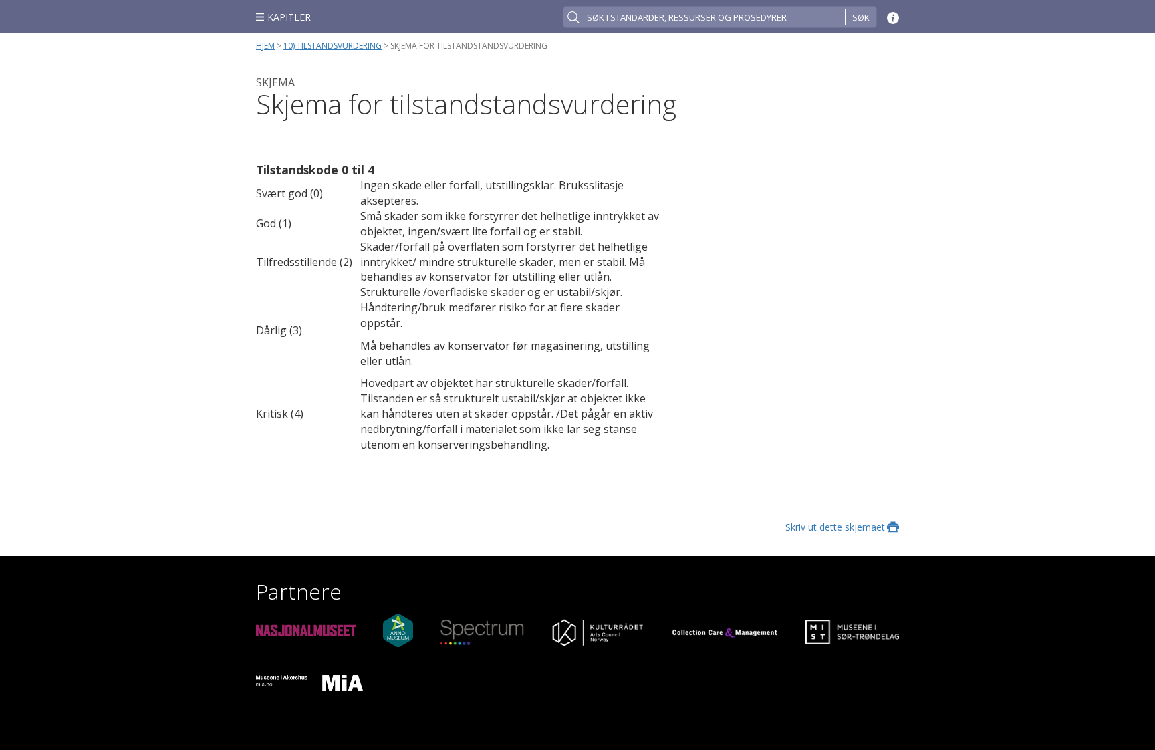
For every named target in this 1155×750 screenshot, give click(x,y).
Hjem (265, 45)
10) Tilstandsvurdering (332, 45)
